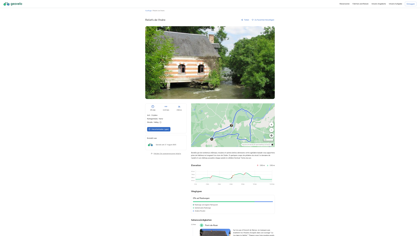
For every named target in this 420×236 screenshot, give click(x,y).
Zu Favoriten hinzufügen (264, 20)
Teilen (246, 20)
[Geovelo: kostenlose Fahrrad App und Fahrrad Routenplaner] (13, 4)
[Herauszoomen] (271, 130)
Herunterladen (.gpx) (160, 129)
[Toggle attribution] (272, 144)
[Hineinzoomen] (271, 124)
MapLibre (244, 144)
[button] (212, 139)
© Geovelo (250, 144)
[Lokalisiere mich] (271, 135)
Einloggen (411, 4)
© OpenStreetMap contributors (262, 144)
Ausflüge (148, 11)
